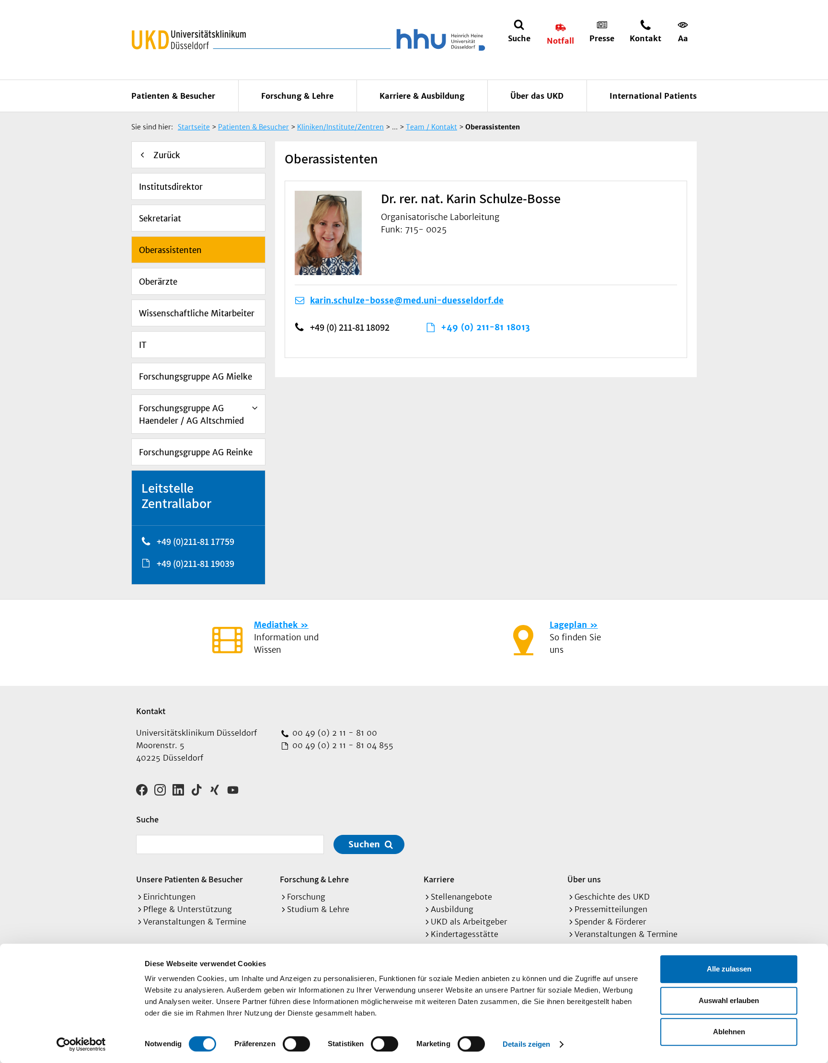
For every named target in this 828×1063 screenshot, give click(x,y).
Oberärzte (158, 282)
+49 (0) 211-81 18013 (485, 327)
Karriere (439, 879)
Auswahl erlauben (729, 1000)
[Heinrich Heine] (439, 40)
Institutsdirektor (171, 187)
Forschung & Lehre (297, 96)
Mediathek (276, 625)
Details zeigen (526, 1044)
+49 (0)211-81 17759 (195, 541)
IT (143, 345)
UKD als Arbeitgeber (469, 921)
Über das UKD (537, 96)
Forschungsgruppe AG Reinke (196, 452)
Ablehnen (729, 1032)
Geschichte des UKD (612, 896)
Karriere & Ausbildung (422, 96)
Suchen (364, 844)
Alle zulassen (729, 969)
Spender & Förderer (610, 921)
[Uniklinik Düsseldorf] (189, 39)
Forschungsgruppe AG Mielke (195, 376)
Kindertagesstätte (464, 934)
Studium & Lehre (318, 909)
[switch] (296, 1043)
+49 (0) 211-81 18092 (350, 327)
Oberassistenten (170, 250)
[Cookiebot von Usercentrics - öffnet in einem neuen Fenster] (81, 1044)
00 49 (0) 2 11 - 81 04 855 (341, 745)
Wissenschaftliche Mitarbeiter (196, 313)
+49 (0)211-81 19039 (195, 563)
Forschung (306, 896)
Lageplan (568, 625)
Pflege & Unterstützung (187, 909)
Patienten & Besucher (173, 96)
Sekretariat (160, 218)
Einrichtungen (169, 896)
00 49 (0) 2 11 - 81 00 (333, 733)
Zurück (166, 155)
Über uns (584, 879)
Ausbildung (452, 909)
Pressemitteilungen (611, 909)
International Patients (653, 96)
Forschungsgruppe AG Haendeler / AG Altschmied (191, 414)
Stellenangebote (461, 896)
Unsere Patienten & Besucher (189, 879)
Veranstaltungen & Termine (194, 921)
